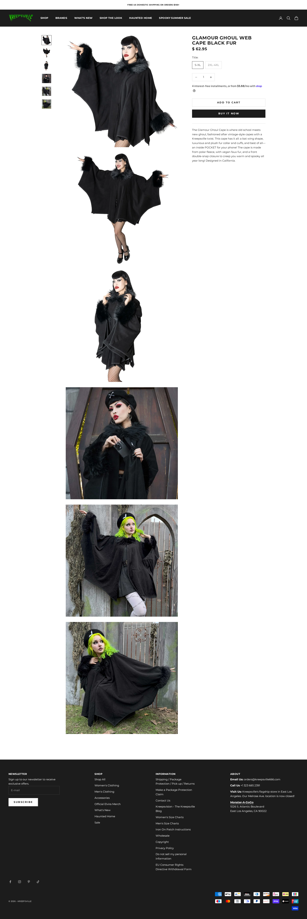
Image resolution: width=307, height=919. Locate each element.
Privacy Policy (165, 848)
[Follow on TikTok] (38, 881)
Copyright (162, 842)
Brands (61, 18)
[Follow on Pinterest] (29, 881)
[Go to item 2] (47, 53)
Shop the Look (111, 18)
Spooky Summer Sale (175, 18)
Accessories (102, 798)
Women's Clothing (107, 785)
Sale (97, 822)
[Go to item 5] (47, 91)
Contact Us (163, 800)
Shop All (100, 779)
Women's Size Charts (170, 817)
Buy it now (228, 113)
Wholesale (162, 835)
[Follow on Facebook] (10, 881)
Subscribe (23, 802)
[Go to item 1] (47, 40)
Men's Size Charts (167, 823)
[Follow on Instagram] (19, 881)
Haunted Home (140, 18)
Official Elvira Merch (108, 804)
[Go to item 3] (47, 66)
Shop (44, 18)
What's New (83, 18)
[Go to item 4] (47, 78)
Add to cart (229, 102)
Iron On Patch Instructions (173, 829)
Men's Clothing (104, 791)
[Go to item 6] (47, 104)
